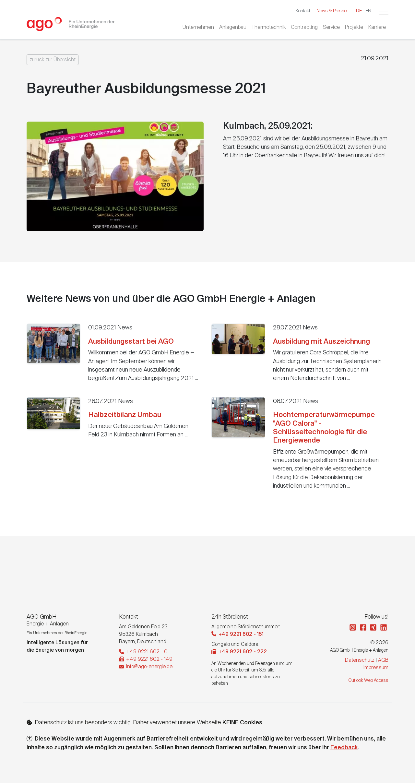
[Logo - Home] (71, 27)
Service (331, 27)
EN (368, 11)
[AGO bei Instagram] (353, 628)
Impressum (375, 667)
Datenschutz (359, 660)
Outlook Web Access (368, 681)
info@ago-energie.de (148, 666)
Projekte (354, 27)
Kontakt (303, 11)
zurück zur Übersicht (53, 59)
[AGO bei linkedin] (384, 628)
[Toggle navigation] (383, 11)
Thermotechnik (269, 27)
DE (359, 11)
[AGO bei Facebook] (364, 628)
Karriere (377, 27)
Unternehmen (198, 27)
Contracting (304, 27)
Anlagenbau (232, 27)
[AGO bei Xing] (374, 628)
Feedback (344, 748)
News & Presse (331, 11)
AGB (383, 660)
